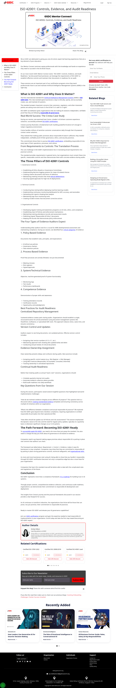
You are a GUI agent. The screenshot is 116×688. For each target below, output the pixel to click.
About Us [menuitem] (46, 3)
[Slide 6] (58, 565)
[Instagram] (24, 661)
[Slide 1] (49, 565)
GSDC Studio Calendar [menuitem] (60, 3)
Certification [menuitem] (23, 3)
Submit (101, 81)
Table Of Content (8, 60)
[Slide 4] (54, 565)
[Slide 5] (56, 565)
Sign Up (109, 3)
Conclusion (8, 87)
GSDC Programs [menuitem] (35, 3)
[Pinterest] (30, 661)
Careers (46, 660)
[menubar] (56, 3)
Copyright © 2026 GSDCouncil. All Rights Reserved (58, 685)
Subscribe (78, 579)
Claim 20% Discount (31, 559)
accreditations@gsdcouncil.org (59, 674)
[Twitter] (20, 661)
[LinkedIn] (17, 661)
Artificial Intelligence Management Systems (59, 98)
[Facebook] (22, 661)
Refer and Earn (21, 659)
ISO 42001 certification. (50, 121)
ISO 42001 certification (55, 141)
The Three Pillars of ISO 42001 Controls (9, 75)
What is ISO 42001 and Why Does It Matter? (10, 67)
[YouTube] (27, 661)
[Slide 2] (51, 565)
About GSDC (47, 658)
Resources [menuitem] (73, 3)
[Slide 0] (57, 645)
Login (101, 3)
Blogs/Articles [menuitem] (87, 2)
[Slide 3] (53, 565)
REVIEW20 (36, 555)
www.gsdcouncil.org (58, 670)
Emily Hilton (40, 51)
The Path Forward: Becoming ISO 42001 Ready (10, 82)
